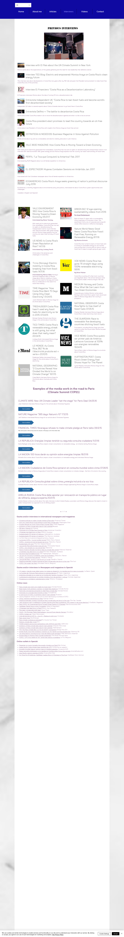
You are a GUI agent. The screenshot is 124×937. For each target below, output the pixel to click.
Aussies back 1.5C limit (26, 544)
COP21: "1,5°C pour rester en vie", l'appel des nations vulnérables (39, 637)
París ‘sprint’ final (24, 618)
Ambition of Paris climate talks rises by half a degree (35, 526)
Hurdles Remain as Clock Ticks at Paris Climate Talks (36, 524)
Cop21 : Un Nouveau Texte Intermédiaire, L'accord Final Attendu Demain (42, 612)
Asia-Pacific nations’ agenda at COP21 (31, 653)
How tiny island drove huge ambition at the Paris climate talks (39, 522)
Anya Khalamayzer (83, 215)
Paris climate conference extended (30, 620)
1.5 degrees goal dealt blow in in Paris (31, 552)
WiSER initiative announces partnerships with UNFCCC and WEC (40, 624)
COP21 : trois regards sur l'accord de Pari (32, 548)
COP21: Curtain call (25, 614)
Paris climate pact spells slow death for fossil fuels (35, 587)
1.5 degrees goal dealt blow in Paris (30, 608)
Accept (116, 934)
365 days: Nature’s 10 (26, 528)
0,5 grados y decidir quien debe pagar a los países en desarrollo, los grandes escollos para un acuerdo (51, 571)
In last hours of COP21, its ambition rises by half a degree (37, 595)
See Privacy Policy (57, 935)
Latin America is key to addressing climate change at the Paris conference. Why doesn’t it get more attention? (54, 602)
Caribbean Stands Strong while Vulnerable (32, 606)
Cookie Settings (104, 934)
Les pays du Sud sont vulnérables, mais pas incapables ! (37, 555)
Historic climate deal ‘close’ (28, 622)
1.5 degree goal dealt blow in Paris (30, 532)
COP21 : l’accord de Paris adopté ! (29, 557)
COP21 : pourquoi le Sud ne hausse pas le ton (33, 542)
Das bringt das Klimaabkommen (29, 553)
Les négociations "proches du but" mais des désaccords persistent (40, 633)
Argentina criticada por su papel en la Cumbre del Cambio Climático (41, 575)
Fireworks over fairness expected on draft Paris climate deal (38, 591)
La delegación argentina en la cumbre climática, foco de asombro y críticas (43, 577)
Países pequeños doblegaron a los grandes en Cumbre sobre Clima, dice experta (44, 651)
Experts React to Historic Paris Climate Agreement (35, 635)
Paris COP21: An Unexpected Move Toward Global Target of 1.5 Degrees (42, 604)
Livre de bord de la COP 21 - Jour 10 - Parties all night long (38, 616)
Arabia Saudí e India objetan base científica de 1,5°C (35, 647)
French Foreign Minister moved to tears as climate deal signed (39, 550)
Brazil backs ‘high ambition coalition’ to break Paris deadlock (38, 589)
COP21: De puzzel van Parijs (28, 563)
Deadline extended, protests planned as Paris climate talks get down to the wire (44, 561)
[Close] (122, 933)
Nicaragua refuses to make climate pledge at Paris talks (36, 520)
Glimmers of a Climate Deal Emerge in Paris (33, 530)
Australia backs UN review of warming (31, 534)
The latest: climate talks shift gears (30, 610)
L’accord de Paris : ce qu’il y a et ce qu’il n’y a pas (34, 559)
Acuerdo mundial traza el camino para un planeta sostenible (38, 649)
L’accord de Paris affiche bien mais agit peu (33, 546)
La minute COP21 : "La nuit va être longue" (32, 540)
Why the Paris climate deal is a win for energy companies (37, 630)
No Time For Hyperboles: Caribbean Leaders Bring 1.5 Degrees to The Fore (43, 655)
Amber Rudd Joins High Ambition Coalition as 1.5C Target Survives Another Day (45, 631)
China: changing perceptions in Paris (31, 598)
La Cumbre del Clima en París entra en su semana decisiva (37, 573)
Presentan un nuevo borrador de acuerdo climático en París (38, 645)
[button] (26, 409)
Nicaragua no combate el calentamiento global (34, 579)
